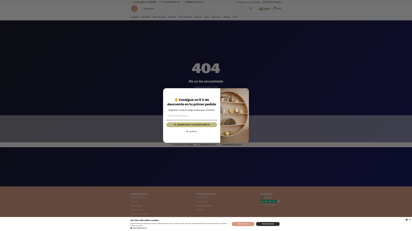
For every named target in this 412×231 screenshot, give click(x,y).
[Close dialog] (246, 90)
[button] (179, 228)
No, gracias (191, 131)
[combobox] (407, 220)
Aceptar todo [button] (243, 224)
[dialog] (206, 224)
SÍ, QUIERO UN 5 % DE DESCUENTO (192, 124)
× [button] (409, 219)
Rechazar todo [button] (268, 224)
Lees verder (147, 226)
